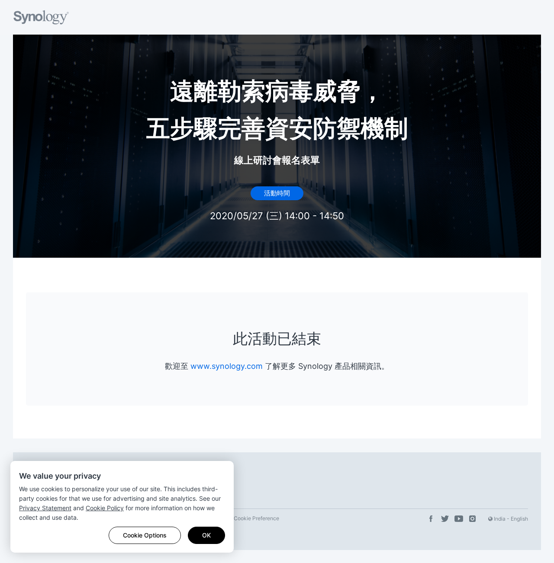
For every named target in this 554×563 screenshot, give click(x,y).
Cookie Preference (256, 518)
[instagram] (472, 519)
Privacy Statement (45, 508)
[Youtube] (458, 519)
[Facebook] (431, 519)
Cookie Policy (105, 508)
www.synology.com (226, 366)
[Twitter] (445, 519)
